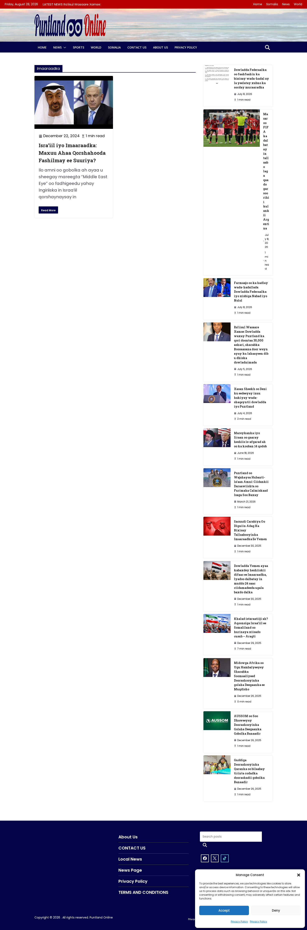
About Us (160, 47)
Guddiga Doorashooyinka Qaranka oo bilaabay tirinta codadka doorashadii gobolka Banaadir (249, 771)
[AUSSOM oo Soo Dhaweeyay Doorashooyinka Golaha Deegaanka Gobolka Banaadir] (217, 732)
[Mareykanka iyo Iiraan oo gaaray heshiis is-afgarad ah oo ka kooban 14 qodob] (217, 447)
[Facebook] (205, 858)
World (298, 4)
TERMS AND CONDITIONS (143, 892)
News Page (130, 870)
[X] (215, 858)
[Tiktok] (225, 858)
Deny (276, 910)
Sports (78, 47)
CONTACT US (136, 47)
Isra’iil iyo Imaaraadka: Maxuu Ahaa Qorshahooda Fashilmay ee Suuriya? (72, 153)
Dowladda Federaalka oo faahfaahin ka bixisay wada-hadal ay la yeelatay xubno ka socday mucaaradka (251, 78)
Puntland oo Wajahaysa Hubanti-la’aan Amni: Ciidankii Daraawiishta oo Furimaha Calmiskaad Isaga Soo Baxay (251, 484)
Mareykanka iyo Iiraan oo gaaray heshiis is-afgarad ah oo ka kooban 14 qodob (250, 439)
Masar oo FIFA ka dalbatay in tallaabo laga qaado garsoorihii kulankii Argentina (266, 171)
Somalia (272, 4)
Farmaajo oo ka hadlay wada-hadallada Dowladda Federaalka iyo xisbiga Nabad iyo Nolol (251, 291)
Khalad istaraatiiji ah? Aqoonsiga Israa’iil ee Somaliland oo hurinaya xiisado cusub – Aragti (251, 627)
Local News (130, 859)
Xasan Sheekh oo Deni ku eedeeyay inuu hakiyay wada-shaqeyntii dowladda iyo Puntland (250, 397)
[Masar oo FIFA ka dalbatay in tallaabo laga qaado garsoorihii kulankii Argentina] (231, 192)
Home (257, 4)
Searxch (205, 845)
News (286, 4)
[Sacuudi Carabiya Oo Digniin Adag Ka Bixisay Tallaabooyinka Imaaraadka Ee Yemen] (217, 537)
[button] (299, 875)
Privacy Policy (239, 921)
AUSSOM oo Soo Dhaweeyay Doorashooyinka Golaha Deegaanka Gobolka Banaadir (247, 725)
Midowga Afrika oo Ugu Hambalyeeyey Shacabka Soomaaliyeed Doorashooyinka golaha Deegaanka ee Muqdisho (249, 676)
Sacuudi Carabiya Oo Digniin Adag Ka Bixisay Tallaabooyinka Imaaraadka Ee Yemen (250, 530)
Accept (224, 910)
